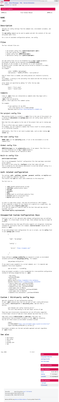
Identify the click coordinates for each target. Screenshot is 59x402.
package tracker (45, 359)
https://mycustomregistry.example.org (30, 109)
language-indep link (46, 356)
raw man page (45, 361)
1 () (43, 383)
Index (6, 3)
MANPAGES (6, 0)
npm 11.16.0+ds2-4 (27, 391)
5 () (44, 385)
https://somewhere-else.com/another (30, 281)
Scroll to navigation (7, 9)
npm (11, 4)
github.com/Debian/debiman (20, 399)
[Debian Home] (2, 3)
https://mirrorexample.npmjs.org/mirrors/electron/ (34, 324)
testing (43, 374)
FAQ (21, 3)
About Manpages (14, 3)
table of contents (46, 365)
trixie (42, 371)
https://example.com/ (23, 248)
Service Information (29, 3)
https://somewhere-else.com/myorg (28, 280)
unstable (7, 4)
